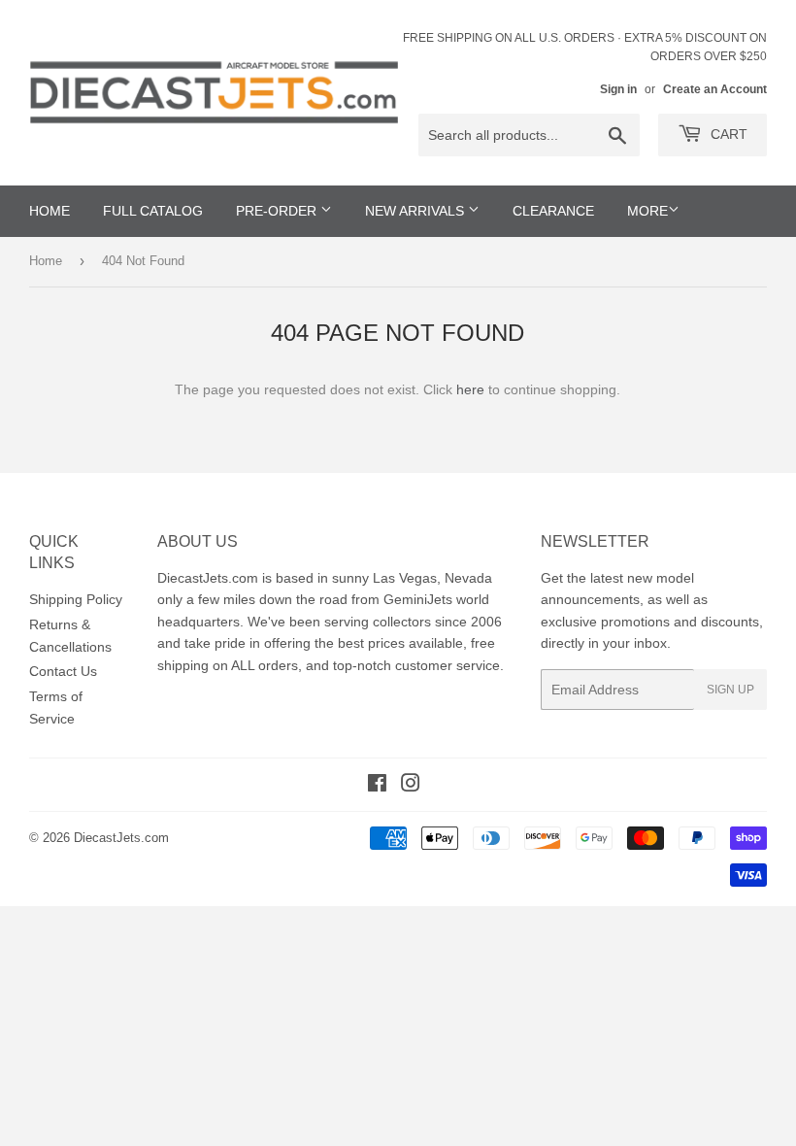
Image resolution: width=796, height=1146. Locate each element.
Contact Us (63, 671)
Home (45, 260)
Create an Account (715, 89)
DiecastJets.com (121, 837)
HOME (49, 211)
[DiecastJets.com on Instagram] (410, 785)
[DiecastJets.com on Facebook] (377, 785)
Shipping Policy (75, 599)
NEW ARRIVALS (416, 211)
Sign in (618, 89)
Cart (727, 134)
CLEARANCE (553, 211)
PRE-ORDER (278, 211)
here (470, 389)
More (647, 211)
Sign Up (730, 689)
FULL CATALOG (153, 211)
